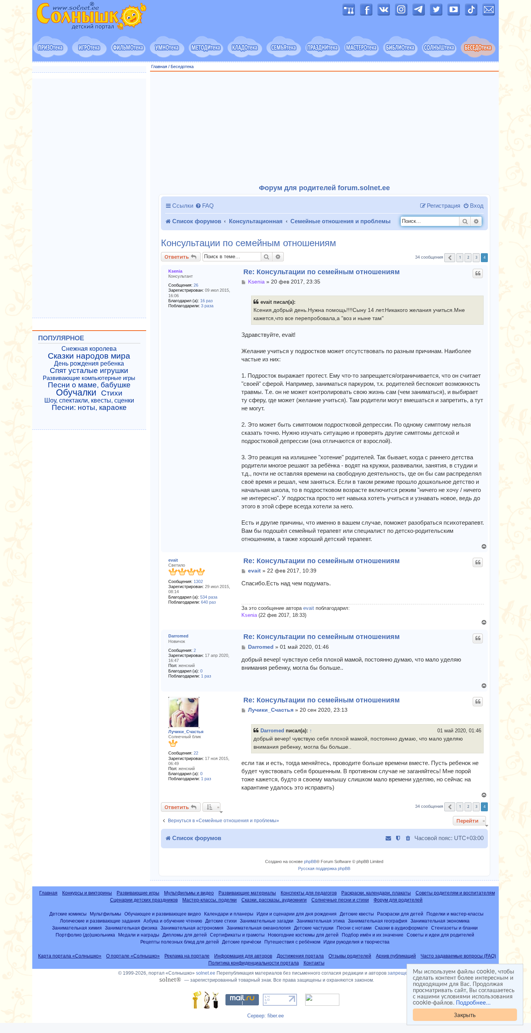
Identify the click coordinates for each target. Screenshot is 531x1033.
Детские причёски (241, 941)
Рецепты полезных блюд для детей (179, 941)
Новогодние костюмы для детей (303, 934)
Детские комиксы (68, 913)
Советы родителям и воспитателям (455, 893)
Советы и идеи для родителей (440, 934)
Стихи (111, 393)
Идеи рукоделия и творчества (356, 941)
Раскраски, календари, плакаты (376, 893)
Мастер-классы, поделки (209, 900)
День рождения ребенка (89, 363)
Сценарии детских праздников (144, 900)
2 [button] (468, 257)
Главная (159, 66)
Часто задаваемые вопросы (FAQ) (458, 956)
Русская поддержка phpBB (324, 868)
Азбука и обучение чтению (172, 920)
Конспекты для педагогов (309, 893)
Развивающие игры (138, 893)
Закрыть (465, 1014)
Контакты (314, 963)
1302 (198, 581)
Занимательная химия (77, 927)
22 (196, 753)
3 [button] (476, 257)
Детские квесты (357, 913)
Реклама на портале (187, 956)
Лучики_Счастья (185, 731)
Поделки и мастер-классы (455, 913)
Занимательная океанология (259, 927)
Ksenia (175, 271)
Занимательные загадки (266, 920)
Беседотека (182, 66)
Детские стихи (221, 920)
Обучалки (76, 392)
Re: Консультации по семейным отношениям (321, 272)
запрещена (400, 973)
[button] (449, 257)
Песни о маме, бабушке (89, 385)
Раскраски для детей (400, 913)
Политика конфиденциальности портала (253, 963)
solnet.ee (205, 973)
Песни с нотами (354, 927)
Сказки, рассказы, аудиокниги (274, 900)
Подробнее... (473, 1002)
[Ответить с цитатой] (478, 273)
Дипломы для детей (184, 934)
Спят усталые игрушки (89, 370)
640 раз (208, 602)
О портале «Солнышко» (133, 956)
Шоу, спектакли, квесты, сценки (89, 400)
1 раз (206, 676)
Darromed (178, 636)
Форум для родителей (398, 900)
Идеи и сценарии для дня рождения (297, 913)
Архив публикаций (396, 956)
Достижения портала (300, 956)
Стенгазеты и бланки (454, 927)
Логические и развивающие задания (100, 920)
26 (196, 285)
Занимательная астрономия (192, 927)
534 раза (208, 597)
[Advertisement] (324, 128)
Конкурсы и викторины (87, 893)
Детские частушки (314, 927)
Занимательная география (377, 920)
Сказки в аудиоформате (401, 927)
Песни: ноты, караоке (89, 407)
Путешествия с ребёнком (292, 941)
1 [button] (460, 257)
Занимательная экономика (440, 920)
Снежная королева (89, 348)
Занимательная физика (131, 927)
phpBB (310, 861)
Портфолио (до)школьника (85, 934)
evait (173, 560)
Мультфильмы (105, 913)
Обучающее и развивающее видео (162, 913)
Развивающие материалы (247, 893)
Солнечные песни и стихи (340, 900)
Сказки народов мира (89, 355)
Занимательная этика (321, 920)
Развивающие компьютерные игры (89, 378)
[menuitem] (204, 205)
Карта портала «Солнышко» (69, 956)
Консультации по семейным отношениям (248, 243)
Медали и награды (138, 934)
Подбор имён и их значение (372, 934)
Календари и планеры (228, 913)
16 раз (206, 300)
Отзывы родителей (349, 956)
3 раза (207, 305)
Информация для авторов (243, 956)
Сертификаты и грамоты (237, 934)
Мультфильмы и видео (189, 893)
